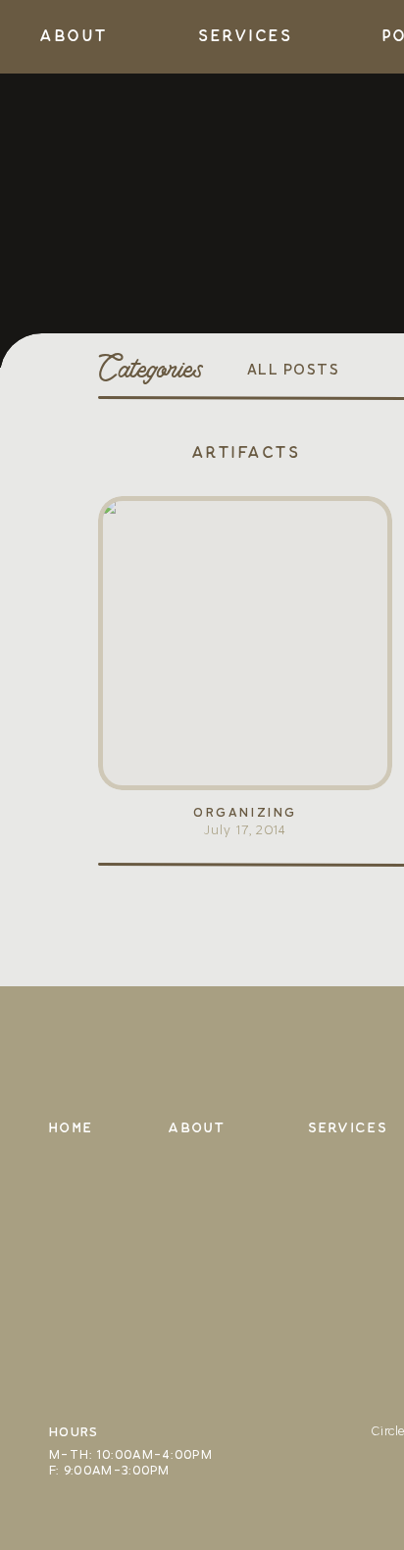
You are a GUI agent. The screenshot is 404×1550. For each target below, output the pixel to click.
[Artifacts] (245, 643)
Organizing (245, 812)
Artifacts (245, 453)
